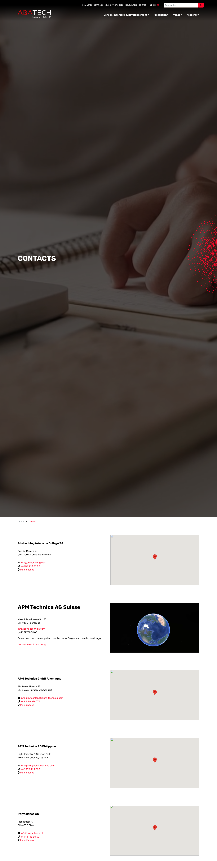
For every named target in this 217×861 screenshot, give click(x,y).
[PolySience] (34, 14)
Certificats (98, 5)
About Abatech (131, 5)
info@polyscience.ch (32, 833)
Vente (176, 14)
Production (160, 14)
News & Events (111, 5)
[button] (155, 557)
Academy (192, 14)
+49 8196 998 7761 (31, 701)
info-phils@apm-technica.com (37, 765)
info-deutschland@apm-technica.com (42, 697)
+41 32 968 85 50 (30, 566)
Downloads (87, 5)
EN (154, 5)
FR (158, 5)
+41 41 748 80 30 (30, 836)
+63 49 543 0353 (30, 769)
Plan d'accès (27, 569)
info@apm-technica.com (31, 628)
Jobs (121, 5)
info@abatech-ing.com (33, 562)
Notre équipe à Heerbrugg (32, 644)
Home (21, 521)
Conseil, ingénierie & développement (125, 14)
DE (151, 5)
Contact (142, 5)
